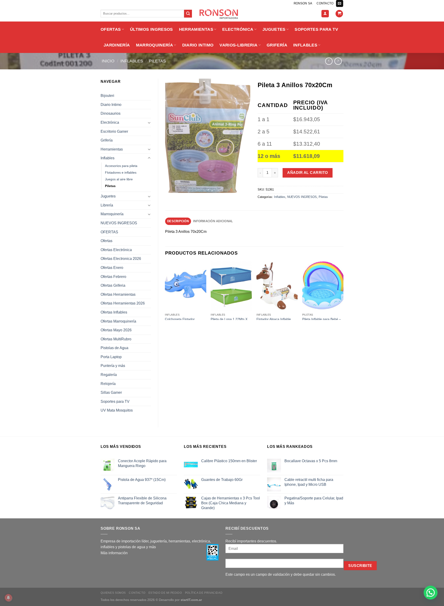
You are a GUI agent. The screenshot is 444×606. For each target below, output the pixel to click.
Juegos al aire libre (119, 179)
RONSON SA (303, 3)
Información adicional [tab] (213, 221)
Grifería (277, 45)
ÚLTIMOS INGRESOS (151, 29)
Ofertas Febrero (113, 277)
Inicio (108, 60)
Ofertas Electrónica (116, 250)
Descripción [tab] (178, 221)
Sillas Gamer (111, 392)
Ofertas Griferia (113, 285)
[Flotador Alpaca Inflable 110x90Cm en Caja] (277, 286)
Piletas (157, 60)
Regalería (109, 375)
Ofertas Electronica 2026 (121, 259)
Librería (107, 205)
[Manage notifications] (8, 597)
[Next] (343, 290)
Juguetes (274, 29)
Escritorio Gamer (114, 131)
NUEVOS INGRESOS (119, 223)
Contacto (325, 3)
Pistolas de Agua (114, 348)
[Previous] (165, 290)
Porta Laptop (111, 357)
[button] (431, 593)
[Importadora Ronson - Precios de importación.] (222, 14)
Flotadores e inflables (120, 172)
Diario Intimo (198, 45)
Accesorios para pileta (121, 166)
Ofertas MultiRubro (116, 339)
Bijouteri (107, 96)
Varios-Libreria (238, 45)
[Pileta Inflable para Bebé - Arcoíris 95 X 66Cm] (322, 286)
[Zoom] (171, 131)
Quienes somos (113, 592)
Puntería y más (113, 366)
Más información (114, 553)
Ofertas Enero (112, 268)
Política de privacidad (203, 592)
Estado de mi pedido (165, 592)
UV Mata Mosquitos (117, 410)
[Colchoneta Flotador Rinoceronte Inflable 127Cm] (185, 286)
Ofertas (106, 241)
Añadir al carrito (307, 173)
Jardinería (117, 45)
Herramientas (196, 29)
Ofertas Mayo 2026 (116, 330)
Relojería (108, 384)
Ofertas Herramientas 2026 (123, 303)
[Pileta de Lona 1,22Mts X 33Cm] (231, 286)
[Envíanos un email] (339, 3)
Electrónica (237, 29)
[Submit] (188, 14)
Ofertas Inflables (114, 312)
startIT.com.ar (191, 600)
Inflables (305, 45)
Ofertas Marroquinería (118, 321)
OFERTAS (111, 29)
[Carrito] (339, 14)
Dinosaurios (110, 113)
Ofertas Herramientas (118, 294)
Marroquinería (154, 45)
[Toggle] (149, 122)
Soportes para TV (316, 29)
